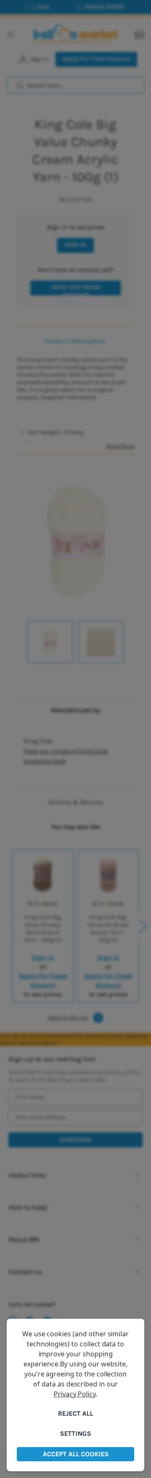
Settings (75, 1433)
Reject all (75, 1413)
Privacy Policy (75, 1394)
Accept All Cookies (76, 1454)
